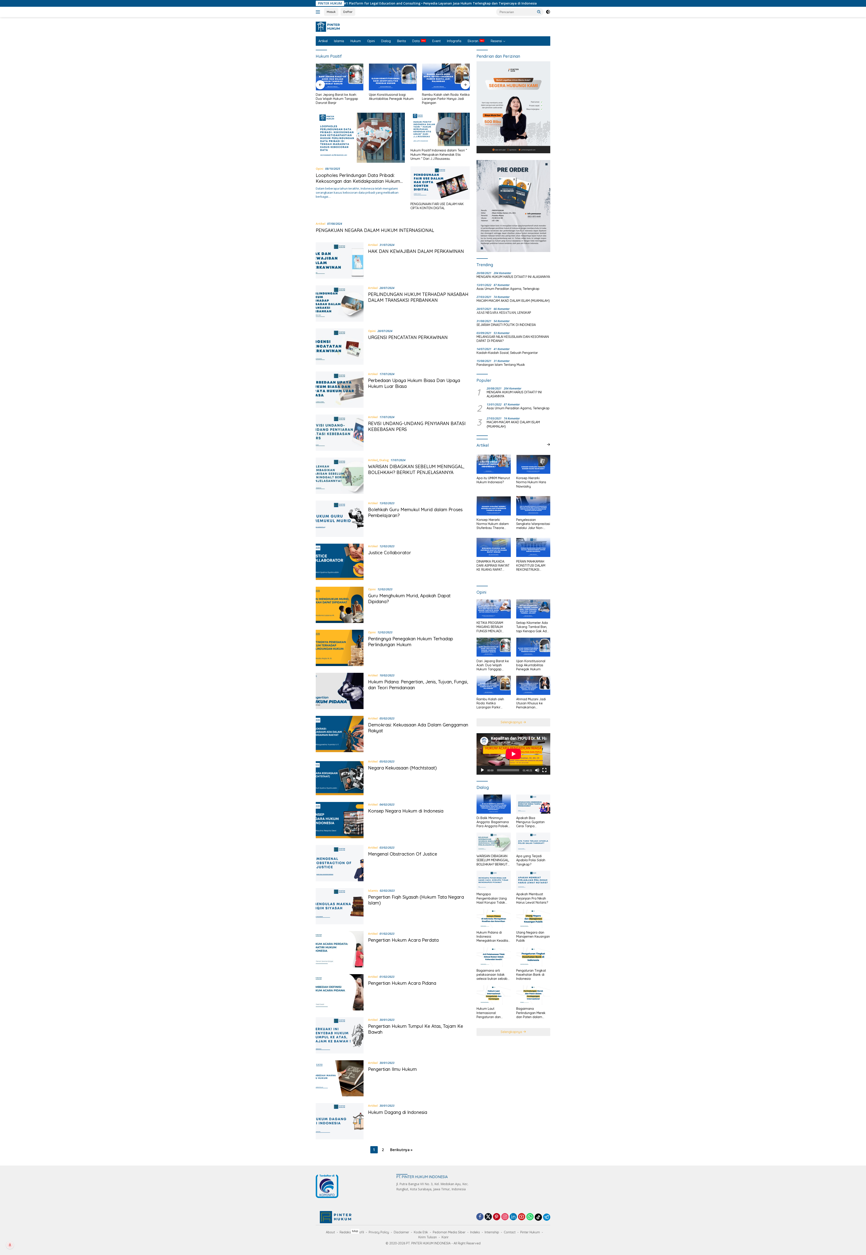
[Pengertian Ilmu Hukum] (340, 1078)
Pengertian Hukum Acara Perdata (403, 940)
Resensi (496, 41)
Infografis (454, 41)
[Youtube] (521, 1217)
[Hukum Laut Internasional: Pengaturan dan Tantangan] (494, 994)
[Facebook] (480, 1217)
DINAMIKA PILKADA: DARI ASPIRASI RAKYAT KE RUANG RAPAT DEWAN (493, 565)
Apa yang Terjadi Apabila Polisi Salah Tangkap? (530, 860)
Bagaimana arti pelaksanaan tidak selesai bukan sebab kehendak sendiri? (492, 975)
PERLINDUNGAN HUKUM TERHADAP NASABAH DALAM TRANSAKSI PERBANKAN (418, 297)
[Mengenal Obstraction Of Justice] (340, 863)
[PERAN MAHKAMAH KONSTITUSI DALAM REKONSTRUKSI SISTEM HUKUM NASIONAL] (533, 547)
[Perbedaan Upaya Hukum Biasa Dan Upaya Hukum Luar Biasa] (340, 389)
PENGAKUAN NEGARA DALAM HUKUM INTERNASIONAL (375, 230)
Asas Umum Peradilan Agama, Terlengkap (508, 289)
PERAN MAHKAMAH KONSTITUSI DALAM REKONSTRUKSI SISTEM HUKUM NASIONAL (530, 565)
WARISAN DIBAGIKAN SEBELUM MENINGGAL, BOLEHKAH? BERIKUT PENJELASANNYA (416, 469)
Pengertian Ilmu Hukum (392, 1069)
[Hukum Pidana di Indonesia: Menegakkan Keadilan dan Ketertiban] (494, 918)
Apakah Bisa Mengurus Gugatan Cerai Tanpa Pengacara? (530, 822)
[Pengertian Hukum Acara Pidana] (340, 992)
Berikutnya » (401, 1149)
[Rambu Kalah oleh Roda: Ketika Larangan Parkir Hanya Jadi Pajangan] (393, 77)
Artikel (323, 41)
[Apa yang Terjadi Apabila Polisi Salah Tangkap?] (533, 842)
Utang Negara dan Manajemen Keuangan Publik (533, 936)
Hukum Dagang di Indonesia (397, 1112)
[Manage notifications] (10, 1245)
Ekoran (473, 41)
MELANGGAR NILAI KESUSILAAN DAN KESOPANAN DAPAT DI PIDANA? (513, 339)
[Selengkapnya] (548, 444)
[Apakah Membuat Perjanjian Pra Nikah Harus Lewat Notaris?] (533, 880)
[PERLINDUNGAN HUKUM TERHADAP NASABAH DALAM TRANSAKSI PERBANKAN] (340, 303)
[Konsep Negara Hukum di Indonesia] (340, 820)
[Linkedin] (513, 1217)
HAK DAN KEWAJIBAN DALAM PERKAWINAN (416, 251)
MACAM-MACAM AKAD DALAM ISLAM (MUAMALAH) (513, 301)
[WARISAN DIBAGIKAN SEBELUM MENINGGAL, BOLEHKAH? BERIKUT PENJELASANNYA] (340, 476)
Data (416, 41)
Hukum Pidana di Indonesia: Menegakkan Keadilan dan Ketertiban (493, 936)
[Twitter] (488, 1217)
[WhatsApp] (530, 1217)
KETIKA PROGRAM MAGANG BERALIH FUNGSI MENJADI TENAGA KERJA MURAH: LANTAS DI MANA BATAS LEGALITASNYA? (490, 627)
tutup (355, 1231)
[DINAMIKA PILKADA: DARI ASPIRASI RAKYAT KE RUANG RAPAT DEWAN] (494, 547)
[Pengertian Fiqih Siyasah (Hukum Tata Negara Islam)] (340, 906)
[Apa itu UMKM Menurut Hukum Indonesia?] (494, 464)
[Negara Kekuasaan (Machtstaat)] (340, 777)
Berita (401, 41)
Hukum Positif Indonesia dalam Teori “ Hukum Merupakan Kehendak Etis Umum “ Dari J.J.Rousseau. (438, 154)
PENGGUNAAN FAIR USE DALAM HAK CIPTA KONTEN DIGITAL (437, 206)
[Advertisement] (433, 1241)
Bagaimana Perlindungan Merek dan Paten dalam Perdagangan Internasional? (531, 1013)
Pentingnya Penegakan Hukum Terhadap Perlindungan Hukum (410, 641)
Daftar (347, 12)
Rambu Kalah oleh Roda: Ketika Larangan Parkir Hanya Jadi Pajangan (393, 99)
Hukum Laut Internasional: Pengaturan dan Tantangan (489, 1013)
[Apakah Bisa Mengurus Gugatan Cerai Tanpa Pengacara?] (533, 804)
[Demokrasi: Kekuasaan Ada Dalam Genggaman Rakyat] (340, 734)
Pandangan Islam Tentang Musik (501, 365)
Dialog (386, 41)
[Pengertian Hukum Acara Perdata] (340, 949)
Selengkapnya (512, 722)
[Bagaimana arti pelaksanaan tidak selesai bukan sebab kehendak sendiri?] (494, 956)
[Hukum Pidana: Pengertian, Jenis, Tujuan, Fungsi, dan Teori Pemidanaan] (340, 691)
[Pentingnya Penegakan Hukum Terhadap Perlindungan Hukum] (340, 648)
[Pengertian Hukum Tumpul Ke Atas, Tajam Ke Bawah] (340, 1035)
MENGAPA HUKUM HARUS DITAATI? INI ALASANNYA (513, 277)
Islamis (339, 41)
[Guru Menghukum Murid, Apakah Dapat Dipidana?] (340, 605)
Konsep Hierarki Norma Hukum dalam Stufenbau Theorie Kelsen (493, 524)
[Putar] (482, 770)
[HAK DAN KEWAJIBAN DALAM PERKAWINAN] (340, 260)
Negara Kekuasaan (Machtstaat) (402, 768)
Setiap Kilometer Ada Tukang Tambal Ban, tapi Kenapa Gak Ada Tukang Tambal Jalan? (532, 627)
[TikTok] (538, 1217)
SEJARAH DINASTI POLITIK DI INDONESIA (506, 325)
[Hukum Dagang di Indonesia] (340, 1121)
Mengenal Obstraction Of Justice (402, 854)
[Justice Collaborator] (340, 562)
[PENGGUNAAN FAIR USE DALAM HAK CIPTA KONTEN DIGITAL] (440, 183)
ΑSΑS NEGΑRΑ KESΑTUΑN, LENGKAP (504, 313)
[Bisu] (537, 770)
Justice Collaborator (389, 552)
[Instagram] (505, 1217)
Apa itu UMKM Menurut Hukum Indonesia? (493, 480)
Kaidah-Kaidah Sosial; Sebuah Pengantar (507, 353)
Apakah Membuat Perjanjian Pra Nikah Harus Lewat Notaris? (532, 898)
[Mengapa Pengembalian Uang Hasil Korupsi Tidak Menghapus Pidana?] (494, 880)
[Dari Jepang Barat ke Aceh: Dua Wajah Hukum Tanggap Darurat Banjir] (494, 647)
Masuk (331, 12)
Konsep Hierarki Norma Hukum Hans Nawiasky (531, 482)
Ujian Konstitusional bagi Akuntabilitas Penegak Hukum (338, 97)
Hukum (355, 41)
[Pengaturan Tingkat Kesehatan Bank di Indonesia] (533, 956)
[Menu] (319, 12)
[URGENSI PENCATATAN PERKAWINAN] (340, 346)
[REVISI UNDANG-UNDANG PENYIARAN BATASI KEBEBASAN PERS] (340, 433)
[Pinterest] (496, 1217)
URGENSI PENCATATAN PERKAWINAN (408, 337)
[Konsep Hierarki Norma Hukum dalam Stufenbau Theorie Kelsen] (494, 505)
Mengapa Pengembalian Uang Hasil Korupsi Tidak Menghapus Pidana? (492, 898)
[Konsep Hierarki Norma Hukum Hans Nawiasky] (533, 464)
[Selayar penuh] (544, 770)
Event (436, 41)
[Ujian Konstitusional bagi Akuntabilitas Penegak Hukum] (340, 77)
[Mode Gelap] (548, 12)
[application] (513, 754)
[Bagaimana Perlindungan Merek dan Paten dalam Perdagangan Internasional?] (533, 994)
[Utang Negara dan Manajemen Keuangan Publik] (533, 918)
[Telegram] (546, 1217)
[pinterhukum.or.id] (329, 26)
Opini (371, 41)
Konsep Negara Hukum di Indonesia (405, 811)
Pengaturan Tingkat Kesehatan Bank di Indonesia (531, 975)
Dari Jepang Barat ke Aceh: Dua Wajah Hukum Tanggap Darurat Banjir (493, 665)
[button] (539, 11)
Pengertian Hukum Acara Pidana (402, 983)
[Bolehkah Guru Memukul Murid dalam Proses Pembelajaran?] (340, 519)
